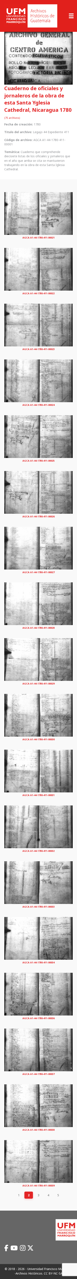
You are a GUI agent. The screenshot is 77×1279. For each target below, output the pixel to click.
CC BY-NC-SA (53, 1273)
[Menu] (71, 15)
